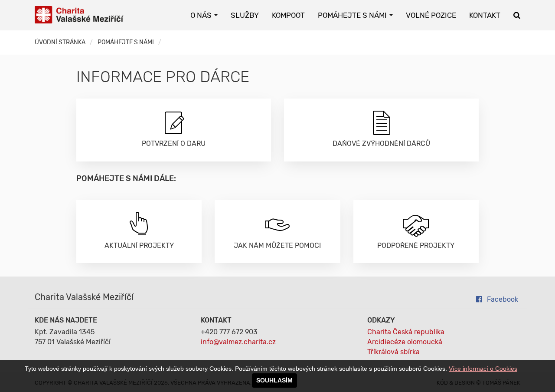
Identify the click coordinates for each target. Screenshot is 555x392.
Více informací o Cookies (483, 368)
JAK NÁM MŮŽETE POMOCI (277, 245)
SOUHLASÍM (274, 380)
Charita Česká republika (405, 332)
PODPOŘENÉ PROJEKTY (415, 245)
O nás (201, 15)
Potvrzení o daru (174, 143)
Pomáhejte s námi (353, 15)
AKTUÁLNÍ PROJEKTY (139, 245)
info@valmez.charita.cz (238, 342)
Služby (245, 15)
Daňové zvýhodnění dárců (381, 143)
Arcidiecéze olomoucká (404, 342)
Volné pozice (431, 15)
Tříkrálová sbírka (393, 352)
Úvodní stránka (60, 42)
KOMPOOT (288, 15)
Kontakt (484, 15)
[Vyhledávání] (517, 15)
